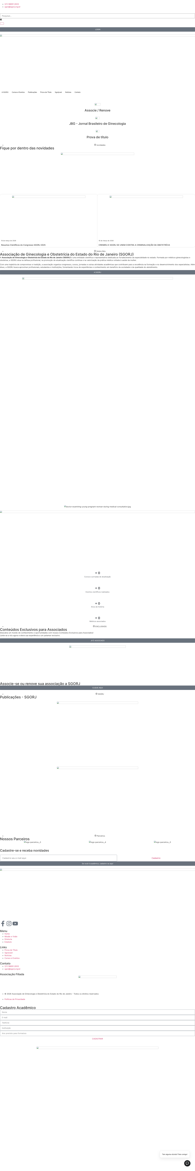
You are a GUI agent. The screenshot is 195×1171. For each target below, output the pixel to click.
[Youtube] (15, 923)
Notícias (68, 92)
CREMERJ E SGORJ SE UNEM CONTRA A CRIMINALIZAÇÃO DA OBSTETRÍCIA (134, 245)
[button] (187, 1163)
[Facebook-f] (3, 923)
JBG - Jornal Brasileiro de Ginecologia (97, 124)
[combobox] (97, 16)
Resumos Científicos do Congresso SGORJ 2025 (23, 245)
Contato (77, 92)
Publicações (32, 92)
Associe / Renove (97, 110)
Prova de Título (45, 92)
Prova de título (97, 137)
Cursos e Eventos (18, 92)
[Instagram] (9, 923)
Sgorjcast (58, 92)
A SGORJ (5, 92)
